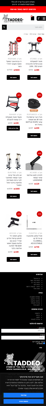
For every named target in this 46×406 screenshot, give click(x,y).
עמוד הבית (41, 34)
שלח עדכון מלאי (13, 128)
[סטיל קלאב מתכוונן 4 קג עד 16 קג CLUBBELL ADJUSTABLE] (34, 222)
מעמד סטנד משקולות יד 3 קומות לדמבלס (14, 118)
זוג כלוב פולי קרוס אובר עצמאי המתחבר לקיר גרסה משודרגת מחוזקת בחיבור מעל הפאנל (14, 180)
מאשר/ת (40, 343)
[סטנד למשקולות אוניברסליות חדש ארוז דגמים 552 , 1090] (34, 48)
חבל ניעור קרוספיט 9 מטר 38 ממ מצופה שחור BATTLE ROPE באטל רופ (34, 121)
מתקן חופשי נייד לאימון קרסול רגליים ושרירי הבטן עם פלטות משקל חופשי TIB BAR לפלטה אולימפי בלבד (14, 242)
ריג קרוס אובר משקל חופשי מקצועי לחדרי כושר (14, 63)
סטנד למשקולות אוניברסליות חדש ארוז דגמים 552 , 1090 (34, 63)
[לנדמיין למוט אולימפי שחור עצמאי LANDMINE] (34, 161)
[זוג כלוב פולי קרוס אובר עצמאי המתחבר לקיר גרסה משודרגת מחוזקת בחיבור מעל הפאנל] (13, 161)
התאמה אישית (23, 401)
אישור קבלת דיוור (38, 342)
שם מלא (41, 328)
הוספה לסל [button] (34, 77)
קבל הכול (23, 395)
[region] (23, 389)
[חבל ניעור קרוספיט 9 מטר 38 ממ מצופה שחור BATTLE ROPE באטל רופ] (34, 103)
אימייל (42, 335)
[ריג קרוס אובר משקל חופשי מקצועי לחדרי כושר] (13, 48)
